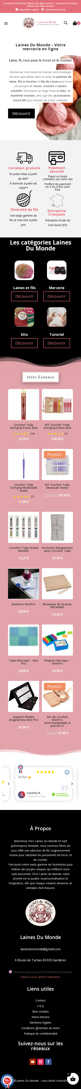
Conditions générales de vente (40, 1028)
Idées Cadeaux (40, 377)
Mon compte (40, 1011)
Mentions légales (40, 1022)
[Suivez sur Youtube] (32, 1062)
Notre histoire (40, 1017)
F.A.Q (40, 1006)
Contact (41, 1000)
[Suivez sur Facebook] (48, 1062)
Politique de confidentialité (40, 1033)
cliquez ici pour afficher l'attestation (40, 977)
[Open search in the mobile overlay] (66, 23)
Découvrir (21, 113)
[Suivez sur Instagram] (40, 1062)
